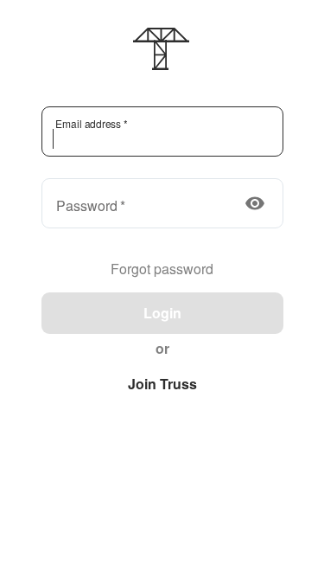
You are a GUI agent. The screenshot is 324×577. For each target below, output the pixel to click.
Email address (90, 123)
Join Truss (162, 384)
